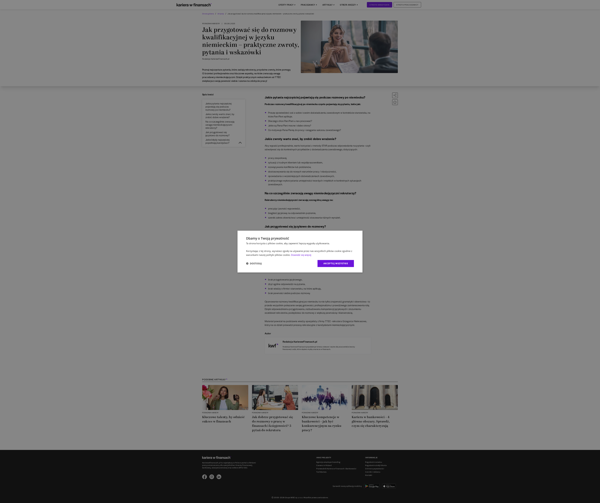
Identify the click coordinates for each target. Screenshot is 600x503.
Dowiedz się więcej (301, 254)
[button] (254, 263)
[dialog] (300, 251)
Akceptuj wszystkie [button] (335, 263)
